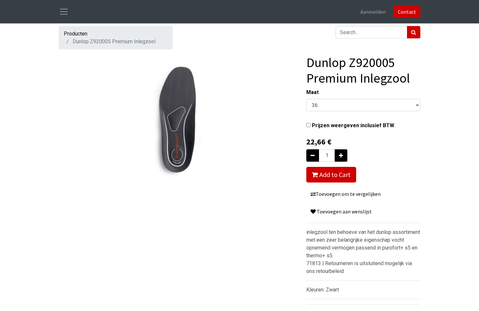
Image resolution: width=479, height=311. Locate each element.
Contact (407, 11)
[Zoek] (413, 32)
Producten (75, 34)
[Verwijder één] (312, 155)
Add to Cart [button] (334, 174)
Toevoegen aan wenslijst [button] (344, 211)
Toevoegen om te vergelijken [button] (348, 194)
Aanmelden (373, 11)
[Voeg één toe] (341, 155)
